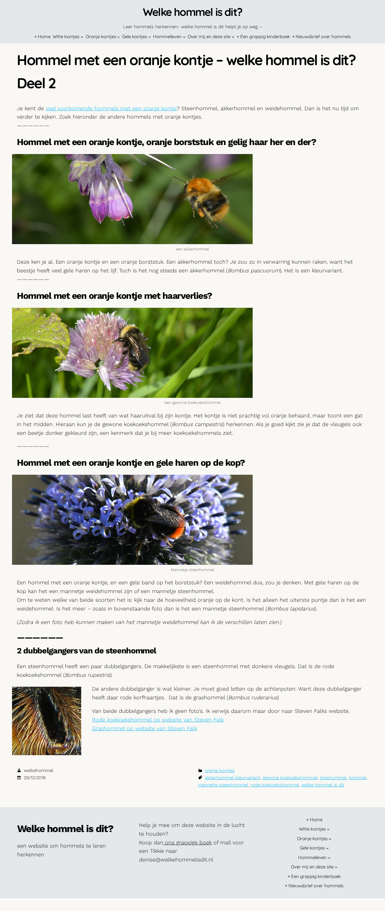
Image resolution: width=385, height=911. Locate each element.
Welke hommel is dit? (192, 12)
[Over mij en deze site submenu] (233, 36)
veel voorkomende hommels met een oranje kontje (111, 108)
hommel (357, 777)
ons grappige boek (187, 842)
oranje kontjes (220, 770)
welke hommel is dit (322, 785)
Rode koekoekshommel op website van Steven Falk (158, 719)
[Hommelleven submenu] (184, 36)
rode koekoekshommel (275, 785)
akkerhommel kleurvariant (232, 777)
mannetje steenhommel (223, 785)
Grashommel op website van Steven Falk (144, 728)
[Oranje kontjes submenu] (118, 36)
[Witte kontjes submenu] (82, 36)
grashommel (333, 777)
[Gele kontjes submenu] (149, 36)
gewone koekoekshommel (290, 777)
